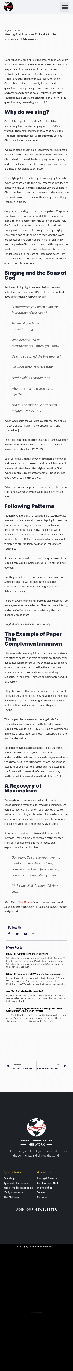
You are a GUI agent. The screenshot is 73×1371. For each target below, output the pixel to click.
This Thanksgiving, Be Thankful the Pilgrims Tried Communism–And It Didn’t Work (34, 1009)
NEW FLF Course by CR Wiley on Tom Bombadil (33, 973)
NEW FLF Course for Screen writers (27, 953)
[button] (65, 7)
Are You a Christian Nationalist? (24, 991)
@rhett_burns (26, 901)
